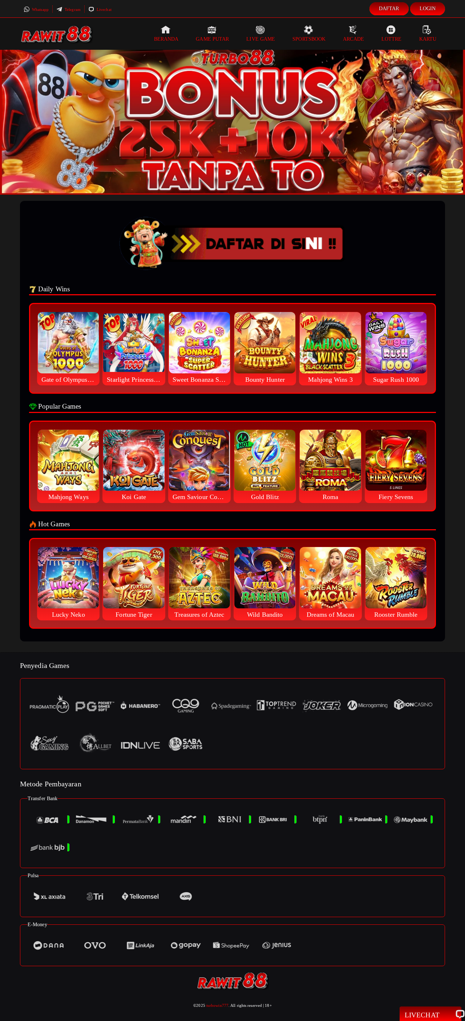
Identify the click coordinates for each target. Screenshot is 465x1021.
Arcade (353, 39)
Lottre (391, 39)
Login (428, 8)
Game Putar (212, 39)
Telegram (72, 9)
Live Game (260, 39)
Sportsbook (309, 39)
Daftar (389, 8)
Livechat (104, 9)
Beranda (166, 39)
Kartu (428, 39)
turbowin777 (217, 1005)
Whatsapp (40, 9)
